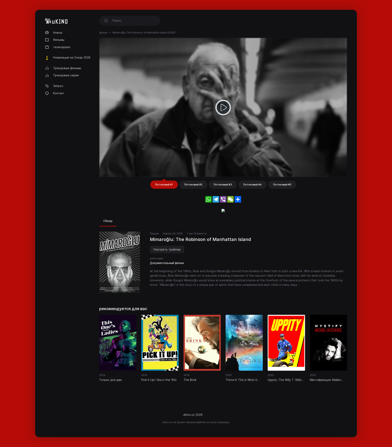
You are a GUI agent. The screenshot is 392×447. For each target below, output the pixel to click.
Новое (57, 32)
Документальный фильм (167, 263)
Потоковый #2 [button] (193, 184)
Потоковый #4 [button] (252, 184)
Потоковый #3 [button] (223, 184)
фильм (103, 32)
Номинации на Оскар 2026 (71, 57)
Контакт (58, 93)
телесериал (61, 47)
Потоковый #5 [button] (282, 184)
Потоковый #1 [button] (164, 184)
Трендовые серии (66, 75)
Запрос (58, 86)
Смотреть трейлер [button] (167, 249)
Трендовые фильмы (67, 68)
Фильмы (58, 39)
